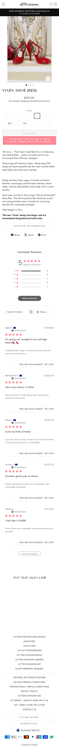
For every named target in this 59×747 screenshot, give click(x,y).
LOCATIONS (29, 646)
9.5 (24, 123)
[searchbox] (17, 312)
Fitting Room (28, 717)
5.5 (14, 115)
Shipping (25, 101)
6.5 (29, 115)
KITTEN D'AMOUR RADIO (29, 655)
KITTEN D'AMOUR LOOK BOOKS (29, 636)
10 (33, 123)
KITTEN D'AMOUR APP (29, 664)
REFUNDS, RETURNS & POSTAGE (29, 677)
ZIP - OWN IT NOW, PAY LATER (29, 705)
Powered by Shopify (29, 745)
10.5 (41, 123)
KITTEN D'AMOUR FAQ (29, 695)
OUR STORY (29, 641)
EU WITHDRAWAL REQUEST (29, 668)
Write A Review (29, 298)
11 (50, 123)
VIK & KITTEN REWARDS (29, 650)
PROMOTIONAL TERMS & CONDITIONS (29, 686)
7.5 (44, 115)
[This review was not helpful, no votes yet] (51, 364)
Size (29, 110)
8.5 (10, 123)
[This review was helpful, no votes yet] (46, 364)
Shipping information (29, 226)
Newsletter (28, 723)
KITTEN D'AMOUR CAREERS (29, 659)
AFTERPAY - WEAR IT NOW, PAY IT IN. (29, 700)
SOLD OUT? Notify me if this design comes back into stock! (29, 140)
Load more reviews (29, 554)
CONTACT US (29, 709)
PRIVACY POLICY (29, 691)
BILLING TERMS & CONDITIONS (29, 682)
